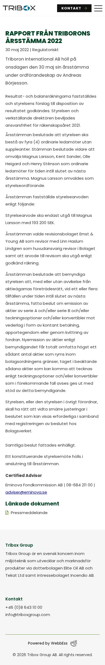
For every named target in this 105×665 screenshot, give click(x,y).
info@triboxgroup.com (27, 614)
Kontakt (71, 8)
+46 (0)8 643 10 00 (23, 607)
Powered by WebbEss (48, 643)
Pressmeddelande (29, 512)
